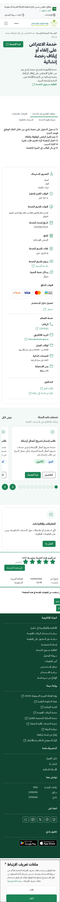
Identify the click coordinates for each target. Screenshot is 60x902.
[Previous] (5, 487)
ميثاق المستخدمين (48, 667)
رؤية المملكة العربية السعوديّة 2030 (41, 696)
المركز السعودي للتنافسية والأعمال (42, 740)
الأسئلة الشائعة (50, 769)
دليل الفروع (51, 758)
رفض (31, 889)
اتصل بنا (49, 544)
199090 (33, 792)
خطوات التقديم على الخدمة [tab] (44, 113)
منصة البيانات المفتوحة (47, 712)
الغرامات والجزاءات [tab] (19, 113)
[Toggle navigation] (6, 23)
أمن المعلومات (51, 661)
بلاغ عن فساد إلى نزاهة (42, 393)
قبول (31, 898)
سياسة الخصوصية (14, 881)
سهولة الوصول (50, 656)
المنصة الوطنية (50, 707)
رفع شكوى (48, 388)
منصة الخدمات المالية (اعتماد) (43, 724)
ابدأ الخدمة (15, 44)
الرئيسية (54, 33)
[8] (28, 487)
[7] (32, 487)
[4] (44, 487)
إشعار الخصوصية (49, 644)
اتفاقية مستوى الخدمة (46, 84)
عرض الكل (7, 417)
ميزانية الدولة (51, 729)
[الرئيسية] (44, 23)
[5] (40, 487)
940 (35, 787)
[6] (36, 487)
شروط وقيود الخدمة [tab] (47, 119)
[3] (48, 487)
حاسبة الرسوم (42, 266)
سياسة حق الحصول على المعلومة (42, 639)
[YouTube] (33, 819)
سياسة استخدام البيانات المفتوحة (42, 633)
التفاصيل (49, 475)
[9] (24, 487)
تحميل (50, 309)
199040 (43, 329)
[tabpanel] (30, 139)
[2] (52, 487)
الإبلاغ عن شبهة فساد (47, 678)
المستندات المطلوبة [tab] (26, 119)
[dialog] (30, 881)
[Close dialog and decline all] (5, 863)
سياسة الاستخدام (48, 672)
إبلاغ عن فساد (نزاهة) (47, 735)
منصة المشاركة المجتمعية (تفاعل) (42, 718)
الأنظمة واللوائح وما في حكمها (44, 628)
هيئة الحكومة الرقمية (47, 701)
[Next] (13, 487)
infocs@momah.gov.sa (38, 339)
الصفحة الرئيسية (43, 33)
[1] (56, 487)
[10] (20, 487)
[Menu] (16, 23)
